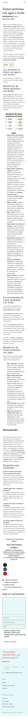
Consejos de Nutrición (10, 580)
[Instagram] (5, 565)
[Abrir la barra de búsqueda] (24, 2)
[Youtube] (5, 573)
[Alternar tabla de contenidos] (10, 65)
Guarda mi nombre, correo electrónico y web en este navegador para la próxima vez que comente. (15, 633)
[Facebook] (5, 569)
